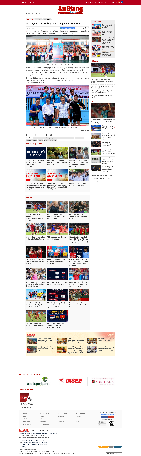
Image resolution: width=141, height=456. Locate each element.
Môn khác (47, 19)
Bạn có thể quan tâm (34, 144)
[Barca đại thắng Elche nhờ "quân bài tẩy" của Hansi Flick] (79, 207)
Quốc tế (25, 419)
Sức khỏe (78, 419)
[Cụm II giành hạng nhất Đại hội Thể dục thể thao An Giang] (57, 252)
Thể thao (38, 19)
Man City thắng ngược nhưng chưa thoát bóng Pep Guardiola (101, 91)
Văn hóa (42, 419)
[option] (38, 382)
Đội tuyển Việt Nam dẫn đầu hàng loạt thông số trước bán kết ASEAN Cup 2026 (108, 152)
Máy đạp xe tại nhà (99, 181)
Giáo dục (42, 416)
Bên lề (94, 102)
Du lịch (78, 421)
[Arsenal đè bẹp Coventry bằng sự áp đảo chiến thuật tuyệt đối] (36, 252)
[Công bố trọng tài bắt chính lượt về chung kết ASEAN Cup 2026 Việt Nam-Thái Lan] (36, 207)
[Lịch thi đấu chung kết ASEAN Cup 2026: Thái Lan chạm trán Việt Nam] (57, 316)
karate (74, 72)
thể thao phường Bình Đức (51, 138)
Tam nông (43, 421)
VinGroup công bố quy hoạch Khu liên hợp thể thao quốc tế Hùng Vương (108, 136)
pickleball (52, 72)
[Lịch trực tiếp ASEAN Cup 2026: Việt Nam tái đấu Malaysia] (96, 55)
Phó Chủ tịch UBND (40, 127)
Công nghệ (61, 416)
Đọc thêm (29, 197)
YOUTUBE (111, 417)
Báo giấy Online (102, 2)
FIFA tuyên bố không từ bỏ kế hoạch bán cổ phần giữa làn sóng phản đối (108, 160)
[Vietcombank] (38, 382)
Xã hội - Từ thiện (80, 413)
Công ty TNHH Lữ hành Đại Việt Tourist (102, 175)
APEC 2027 (28, 140)
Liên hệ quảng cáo (90, 2)
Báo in (111, 446)
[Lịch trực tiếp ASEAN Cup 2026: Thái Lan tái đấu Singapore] (96, 48)
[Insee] (70, 381)
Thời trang (61, 421)
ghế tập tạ (100, 178)
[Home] (30, 2)
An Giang (46, 140)
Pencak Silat (43, 72)
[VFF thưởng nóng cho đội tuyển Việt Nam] (57, 229)
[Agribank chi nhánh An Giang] (102, 381)
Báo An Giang (53, 140)
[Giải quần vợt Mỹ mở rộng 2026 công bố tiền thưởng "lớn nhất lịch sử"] (36, 274)
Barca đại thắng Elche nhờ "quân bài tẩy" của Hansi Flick (102, 96)
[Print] (85, 28)
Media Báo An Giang (45, 424)
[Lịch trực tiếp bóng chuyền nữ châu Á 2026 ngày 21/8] (57, 274)
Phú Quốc (40, 140)
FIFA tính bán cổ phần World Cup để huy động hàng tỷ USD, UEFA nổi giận (108, 168)
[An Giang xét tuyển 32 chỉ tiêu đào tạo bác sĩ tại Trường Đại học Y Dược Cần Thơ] (36, 153)
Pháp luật (78, 416)
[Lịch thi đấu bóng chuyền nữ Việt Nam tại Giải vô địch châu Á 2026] (57, 295)
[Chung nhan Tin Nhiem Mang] (40, 431)
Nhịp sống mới (26, 421)
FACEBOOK (104, 417)
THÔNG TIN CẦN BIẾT (26, 390)
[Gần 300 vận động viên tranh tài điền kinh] (96, 33)
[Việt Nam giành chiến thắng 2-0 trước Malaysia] (36, 316)
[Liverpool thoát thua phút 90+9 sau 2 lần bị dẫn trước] (36, 229)
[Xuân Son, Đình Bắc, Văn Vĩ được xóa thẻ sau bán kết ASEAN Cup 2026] (79, 274)
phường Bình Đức (63, 138)
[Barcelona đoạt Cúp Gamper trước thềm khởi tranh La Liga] (79, 295)
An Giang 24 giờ (44, 413)
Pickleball (77, 138)
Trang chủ (29, 19)
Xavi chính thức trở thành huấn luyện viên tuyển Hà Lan (108, 143)
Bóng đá (95, 61)
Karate (82, 138)
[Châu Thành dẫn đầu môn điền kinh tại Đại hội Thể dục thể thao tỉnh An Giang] (36, 295)
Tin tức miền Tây (27, 424)
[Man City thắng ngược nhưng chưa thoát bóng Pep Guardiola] (57, 207)
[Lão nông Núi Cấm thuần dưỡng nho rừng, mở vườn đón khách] (57, 153)
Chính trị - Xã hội (62, 413)
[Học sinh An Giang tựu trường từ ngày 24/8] (79, 175)
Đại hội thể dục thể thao (38, 138)
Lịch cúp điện (113, 2)
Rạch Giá (35, 140)
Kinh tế (24, 416)
